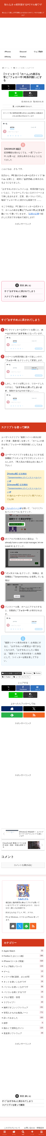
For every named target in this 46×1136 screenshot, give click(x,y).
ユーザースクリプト (22, 677)
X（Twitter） (7, 677)
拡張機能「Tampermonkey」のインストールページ (24, 477)
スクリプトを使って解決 (15, 296)
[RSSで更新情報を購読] (34, 715)
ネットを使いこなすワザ (12, 673)
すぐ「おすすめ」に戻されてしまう (19, 291)
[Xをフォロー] (34, 708)
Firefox (38, 673)
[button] (30, 94)
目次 (22, 285)
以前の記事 (34, 214)
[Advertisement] (23, 33)
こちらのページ (12, 508)
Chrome (29, 673)
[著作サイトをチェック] (12, 708)
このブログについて (12, 1128)
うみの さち (23, 899)
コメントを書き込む (23, 865)
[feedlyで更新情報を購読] (12, 715)
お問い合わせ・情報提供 (34, 1128)
